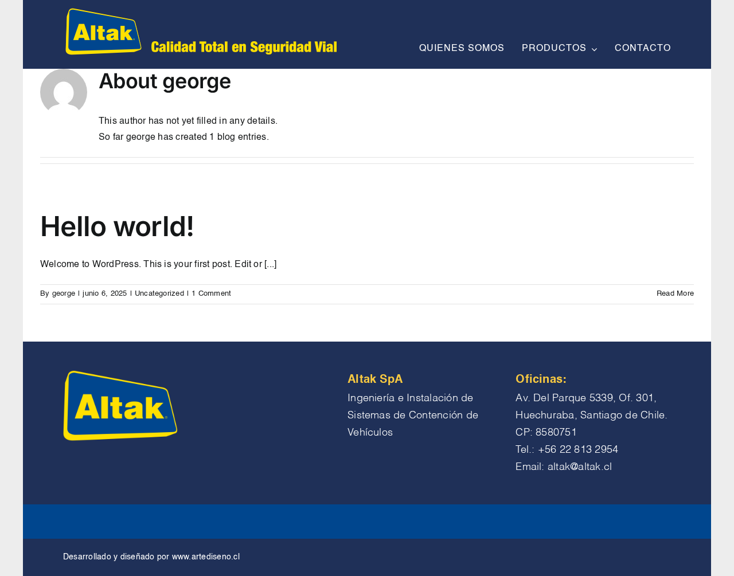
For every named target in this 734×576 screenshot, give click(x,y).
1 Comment (211, 293)
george (63, 293)
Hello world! (117, 226)
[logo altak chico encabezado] (200, 10)
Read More (675, 293)
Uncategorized (159, 293)
